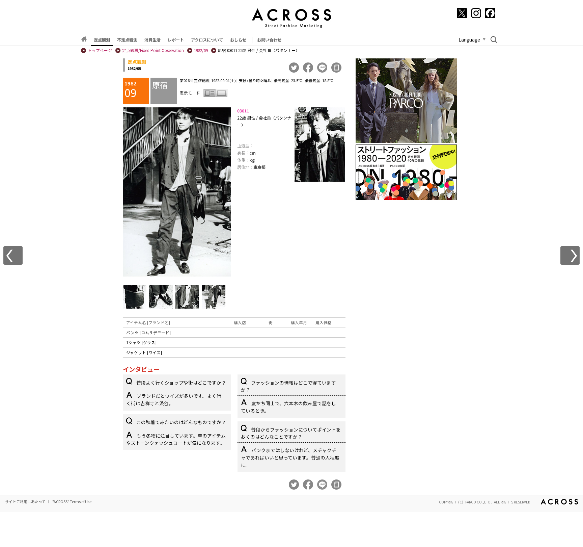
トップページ (100, 50)
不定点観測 (127, 40)
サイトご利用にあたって (25, 501)
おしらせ (238, 40)
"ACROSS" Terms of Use (71, 501)
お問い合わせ (269, 40)
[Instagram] (476, 13)
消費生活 (152, 40)
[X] (462, 13)
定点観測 (102, 40)
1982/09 (201, 50)
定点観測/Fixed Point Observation (153, 50)
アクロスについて (207, 40)
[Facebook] (490, 13)
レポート (176, 40)
